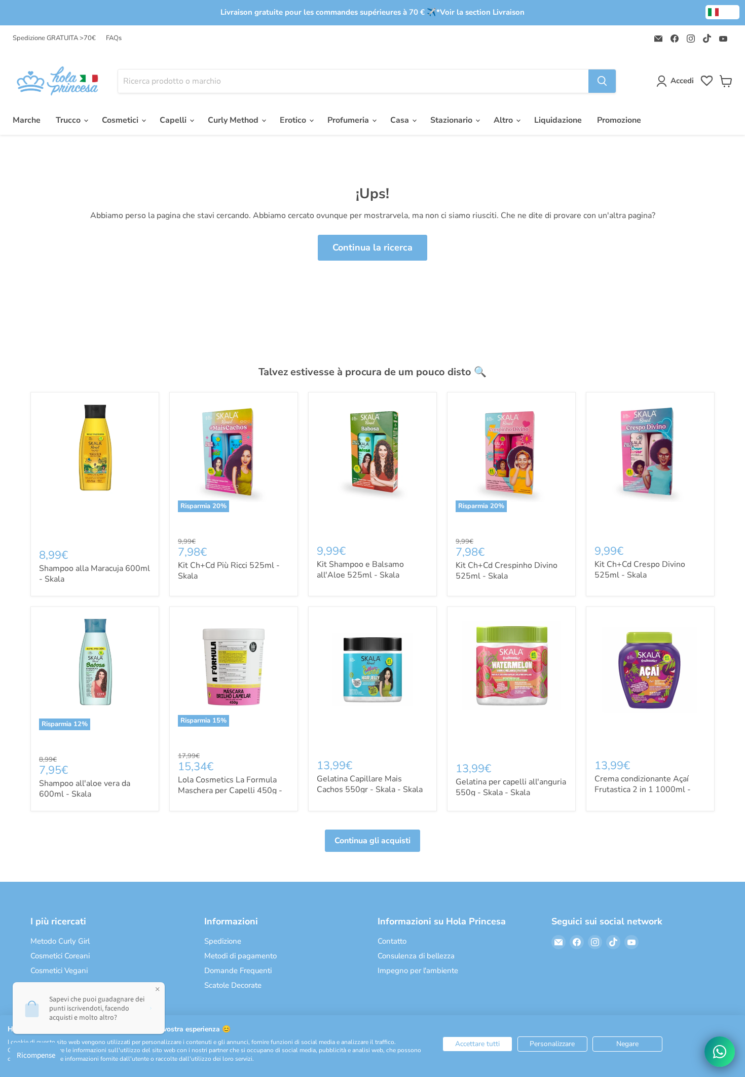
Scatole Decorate (233, 985)
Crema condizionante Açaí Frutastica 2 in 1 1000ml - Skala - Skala (642, 789)
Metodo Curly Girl (60, 941)
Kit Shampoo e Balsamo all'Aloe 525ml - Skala (360, 570)
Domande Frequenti (238, 970)
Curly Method (234, 120)
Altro (504, 120)
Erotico (294, 120)
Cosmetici (121, 120)
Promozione (619, 120)
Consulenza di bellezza (416, 956)
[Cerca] (602, 81)
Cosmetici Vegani (59, 970)
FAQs (114, 38)
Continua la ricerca (372, 247)
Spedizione (222, 941)
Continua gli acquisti (372, 840)
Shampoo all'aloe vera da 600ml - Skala (84, 789)
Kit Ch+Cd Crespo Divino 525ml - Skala (639, 570)
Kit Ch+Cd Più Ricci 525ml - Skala (229, 571)
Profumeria (349, 120)
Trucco (69, 120)
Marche (27, 120)
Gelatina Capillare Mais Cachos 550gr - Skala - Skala (370, 784)
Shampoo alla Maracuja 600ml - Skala (94, 574)
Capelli (174, 120)
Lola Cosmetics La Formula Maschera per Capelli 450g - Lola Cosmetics (230, 790)
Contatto (392, 941)
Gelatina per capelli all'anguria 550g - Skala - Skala (511, 787)
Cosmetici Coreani (60, 956)
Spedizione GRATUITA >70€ (54, 38)
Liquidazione (558, 120)
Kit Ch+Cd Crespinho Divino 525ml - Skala (506, 571)
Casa (400, 120)
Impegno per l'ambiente (418, 970)
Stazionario (452, 120)
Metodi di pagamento (240, 956)
